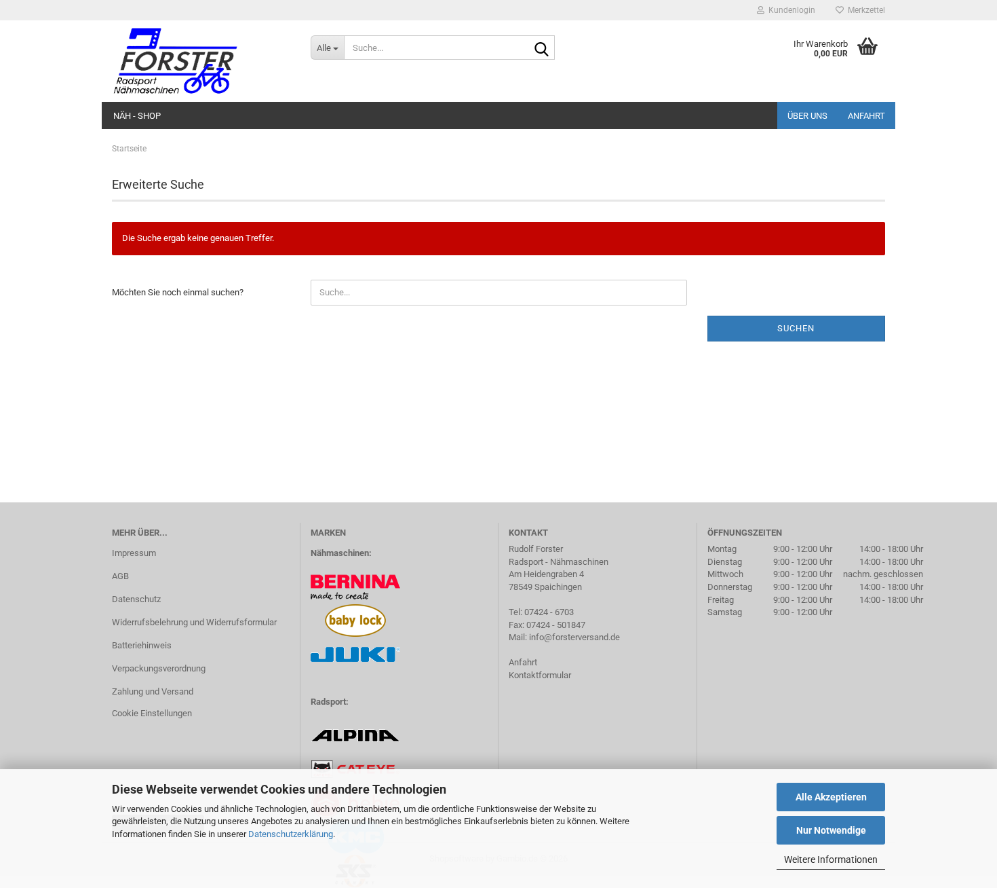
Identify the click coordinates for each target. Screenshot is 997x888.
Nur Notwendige (831, 830)
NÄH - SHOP (137, 116)
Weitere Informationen (831, 859)
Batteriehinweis (142, 645)
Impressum (134, 553)
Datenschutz (136, 599)
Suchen (796, 328)
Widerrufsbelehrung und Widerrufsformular (194, 622)
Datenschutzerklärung (290, 834)
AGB (120, 576)
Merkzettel (864, 10)
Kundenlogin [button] (789, 10)
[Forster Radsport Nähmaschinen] (201, 61)
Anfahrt (866, 116)
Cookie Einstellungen (152, 713)
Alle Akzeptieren (831, 797)
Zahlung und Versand (152, 691)
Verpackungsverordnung (159, 668)
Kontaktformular (540, 675)
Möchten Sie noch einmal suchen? (177, 292)
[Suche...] (542, 48)
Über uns (807, 116)
